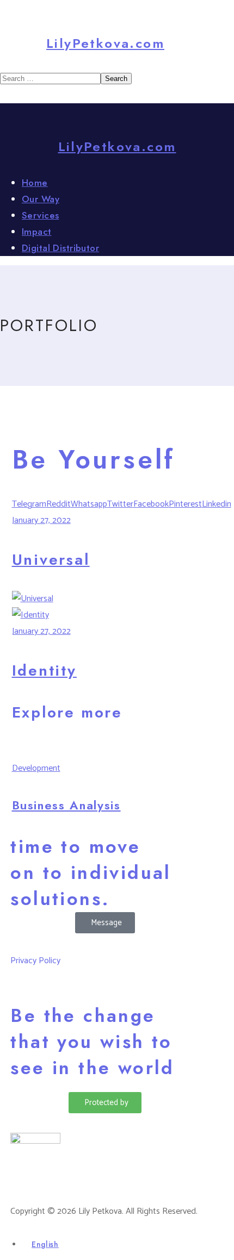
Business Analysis (66, 805)
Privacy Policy (35, 960)
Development (36, 768)
